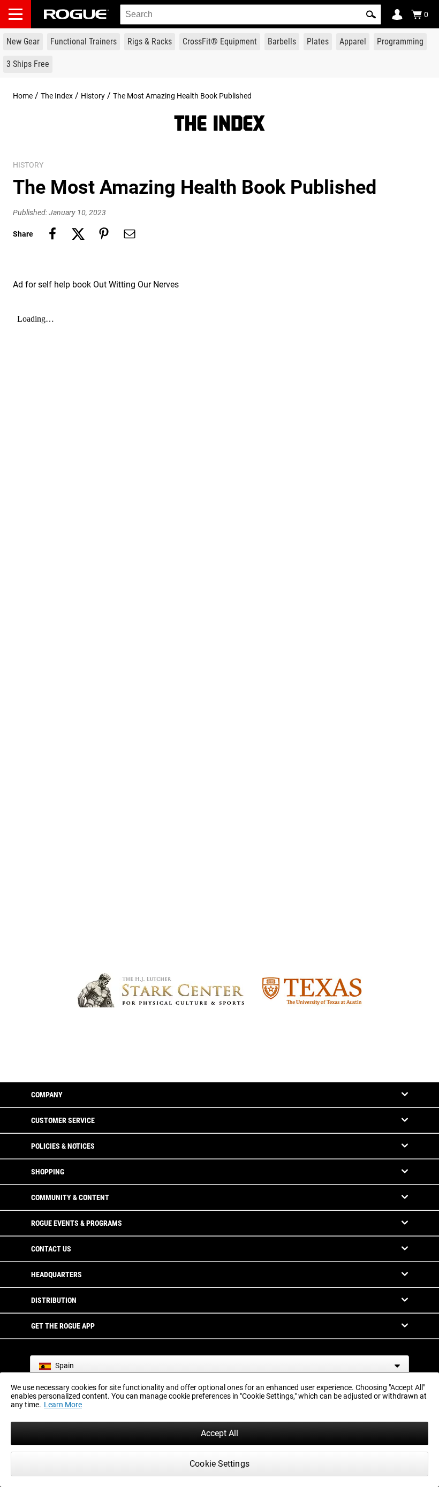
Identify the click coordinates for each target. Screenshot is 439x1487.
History (93, 96)
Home (23, 96)
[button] (371, 14)
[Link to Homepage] (76, 14)
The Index (57, 96)
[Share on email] (129, 233)
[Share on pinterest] (103, 233)
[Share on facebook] (52, 233)
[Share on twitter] (78, 233)
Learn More (63, 1404)
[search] (250, 14)
